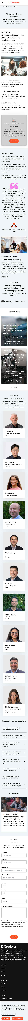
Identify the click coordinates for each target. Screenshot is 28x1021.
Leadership (3, 983)
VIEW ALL (13, 387)
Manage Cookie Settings (8, 1014)
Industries (3, 968)
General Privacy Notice (6, 998)
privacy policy (18, 926)
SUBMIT (14, 937)
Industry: (3, 890)
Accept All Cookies (17, 1018)
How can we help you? (6, 906)
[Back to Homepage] (14, 2)
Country (3, 898)
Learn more (4, 276)
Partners (3, 971)
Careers (3, 987)
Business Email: (5, 867)
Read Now (14, 141)
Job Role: (3, 883)
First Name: (4, 852)
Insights (3, 975)
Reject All (6, 1018)
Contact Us (3, 990)
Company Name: (5, 874)
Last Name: (4, 859)
